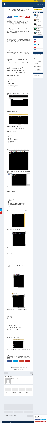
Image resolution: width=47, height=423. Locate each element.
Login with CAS (38, 9)
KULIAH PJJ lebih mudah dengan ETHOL (22, 392)
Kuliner (41, 16)
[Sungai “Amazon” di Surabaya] (35, 15)
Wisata (39, 17)
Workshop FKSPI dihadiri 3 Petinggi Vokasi (38, 20)
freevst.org (40, 76)
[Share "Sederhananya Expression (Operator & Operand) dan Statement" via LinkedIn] (20, 367)
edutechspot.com (36, 76)
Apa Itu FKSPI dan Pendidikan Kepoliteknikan (38, 33)
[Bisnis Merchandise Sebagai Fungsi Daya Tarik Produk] (15, 389)
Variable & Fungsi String (7, 392)
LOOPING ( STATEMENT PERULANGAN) (27, 393)
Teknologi (37, 17)
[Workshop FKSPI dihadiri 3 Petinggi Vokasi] (35, 20)
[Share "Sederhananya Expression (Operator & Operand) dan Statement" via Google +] (16, 367)
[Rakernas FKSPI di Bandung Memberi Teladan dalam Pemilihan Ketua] (35, 24)
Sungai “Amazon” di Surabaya (38, 14)
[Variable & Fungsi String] (8, 389)
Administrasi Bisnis (36, 57)
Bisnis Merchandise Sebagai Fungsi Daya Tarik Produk (15, 393)
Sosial (39, 26)
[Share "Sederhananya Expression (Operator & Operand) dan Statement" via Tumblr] (17, 367)
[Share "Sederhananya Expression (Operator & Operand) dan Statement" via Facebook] (13, 367)
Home (38, 4)
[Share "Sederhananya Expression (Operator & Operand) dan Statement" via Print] (26, 367)
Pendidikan (37, 26)
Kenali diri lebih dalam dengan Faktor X (37, 63)
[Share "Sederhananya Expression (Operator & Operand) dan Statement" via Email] (25, 367)
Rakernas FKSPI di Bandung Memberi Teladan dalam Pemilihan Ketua (38, 24)
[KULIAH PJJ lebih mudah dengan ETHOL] (22, 389)
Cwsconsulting (36, 54)
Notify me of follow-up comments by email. (10, 415)
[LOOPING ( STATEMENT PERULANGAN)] (29, 389)
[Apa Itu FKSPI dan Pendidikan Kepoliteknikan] (35, 33)
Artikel (40, 15)
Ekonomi (39, 16)
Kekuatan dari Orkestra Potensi (38, 29)
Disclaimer (41, 4)
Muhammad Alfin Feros (14, 378)
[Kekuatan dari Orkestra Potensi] (35, 29)
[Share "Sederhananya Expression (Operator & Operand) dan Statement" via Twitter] (14, 367)
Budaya (37, 16)
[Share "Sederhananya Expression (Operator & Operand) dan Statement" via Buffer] (22, 367)
